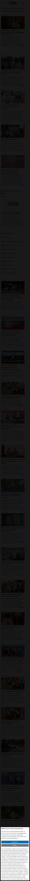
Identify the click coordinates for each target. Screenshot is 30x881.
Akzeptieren (15, 842)
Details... (15, 845)
